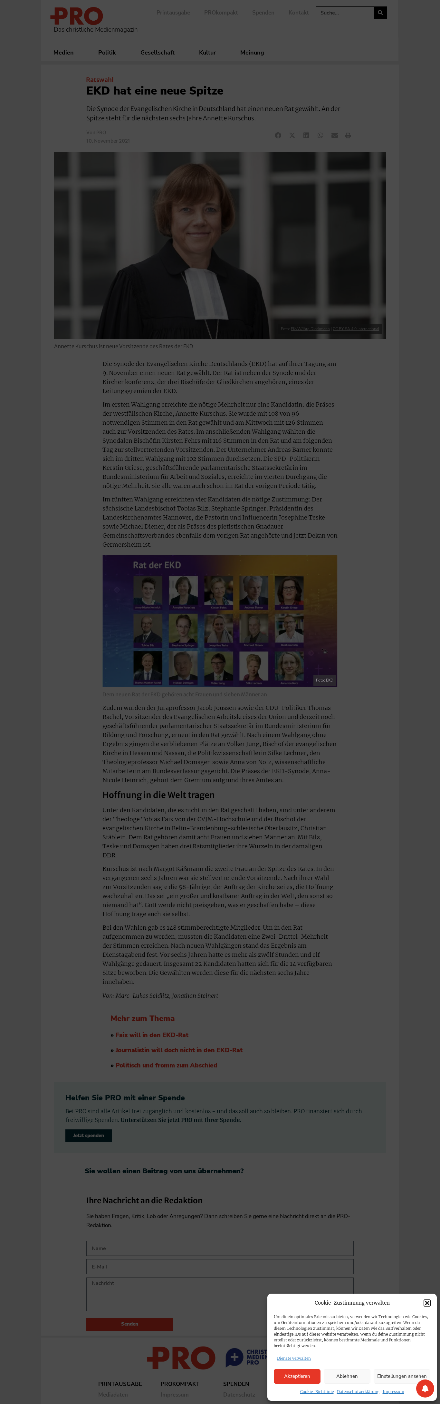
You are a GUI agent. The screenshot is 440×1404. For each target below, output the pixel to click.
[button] (427, 1303)
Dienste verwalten (294, 1358)
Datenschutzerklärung (358, 1391)
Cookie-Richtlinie (317, 1391)
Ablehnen (347, 1376)
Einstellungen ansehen (402, 1376)
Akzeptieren (297, 1376)
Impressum (393, 1391)
